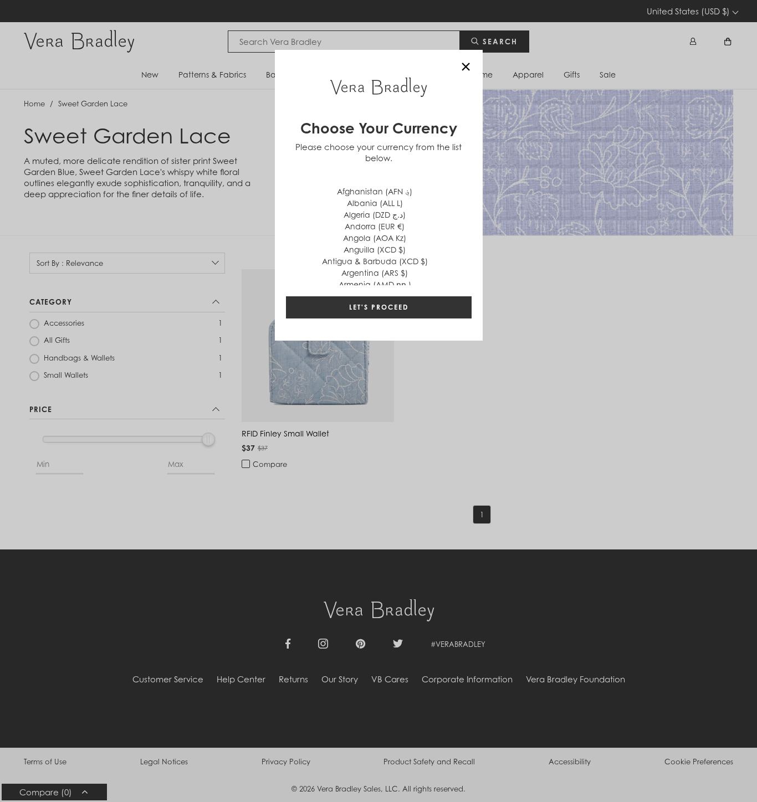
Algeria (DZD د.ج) (375, 214)
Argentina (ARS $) (374, 272)
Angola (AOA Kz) (374, 238)
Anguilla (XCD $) (375, 249)
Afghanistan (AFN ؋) (374, 191)
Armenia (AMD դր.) (375, 284)
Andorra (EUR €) (375, 226)
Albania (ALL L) (375, 203)
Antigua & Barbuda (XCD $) (375, 261)
